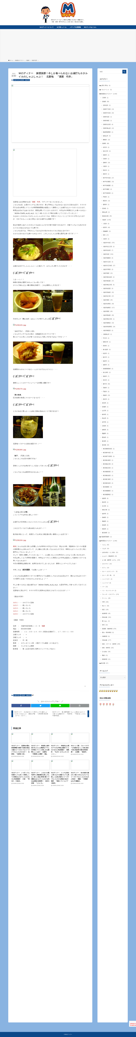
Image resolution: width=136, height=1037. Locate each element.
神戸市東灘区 (108, 185)
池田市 (106, 365)
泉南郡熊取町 (108, 368)
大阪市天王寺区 (109, 265)
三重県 (105, 97)
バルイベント (106, 89)
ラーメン (106, 598)
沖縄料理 (106, 636)
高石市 (106, 399)
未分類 (104, 663)
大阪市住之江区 (108, 246)
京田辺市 (107, 105)
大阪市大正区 (108, 262)
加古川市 (107, 151)
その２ (15, 605)
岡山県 (105, 418)
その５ (15, 614)
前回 (14, 546)
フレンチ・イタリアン (110, 594)
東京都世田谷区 (108, 448)
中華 (105, 602)
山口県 (105, 410)
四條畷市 (107, 231)
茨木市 (106, 380)
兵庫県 (105, 143)
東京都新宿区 (108, 471)
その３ (15, 608)
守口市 (106, 338)
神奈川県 (106, 510)
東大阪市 (107, 349)
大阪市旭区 (108, 273)
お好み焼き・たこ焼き (110, 552)
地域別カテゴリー (109, 94)
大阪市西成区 (108, 315)
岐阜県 (105, 414)
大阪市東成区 (108, 281)
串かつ (105, 606)
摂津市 (106, 345)
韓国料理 (106, 659)
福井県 (105, 513)
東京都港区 (107, 487)
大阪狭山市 (107, 334)
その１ (15, 602)
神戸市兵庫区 (108, 181)
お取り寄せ (105, 85)
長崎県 (105, 517)
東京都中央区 (108, 452)
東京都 (105, 445)
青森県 (105, 521)
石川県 (105, 506)
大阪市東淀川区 (108, 284)
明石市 (106, 170)
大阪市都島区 (108, 323)
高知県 (105, 525)
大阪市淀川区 (108, 296)
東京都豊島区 (108, 494)
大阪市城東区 (108, 258)
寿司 (105, 625)
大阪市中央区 (108, 242)
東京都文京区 (108, 468)
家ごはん (106, 621)
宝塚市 (106, 158)
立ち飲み (106, 651)
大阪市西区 (108, 311)
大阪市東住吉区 (108, 277)
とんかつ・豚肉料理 (109, 556)
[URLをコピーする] (79, 705)
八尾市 (106, 223)
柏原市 (106, 361)
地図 (43, 626)
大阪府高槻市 (106, 536)
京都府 (105, 101)
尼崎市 (106, 162)
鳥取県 (105, 529)
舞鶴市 (106, 139)
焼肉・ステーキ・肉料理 (111, 644)
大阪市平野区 (108, 269)
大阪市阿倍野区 (109, 326)
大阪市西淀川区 (108, 319)
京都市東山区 (108, 128)
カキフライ (107, 564)
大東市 (106, 239)
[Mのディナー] (68, 9)
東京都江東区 (108, 479)
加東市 (106, 155)
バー (105, 586)
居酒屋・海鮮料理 (25, 80)
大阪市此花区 (108, 288)
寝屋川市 (107, 342)
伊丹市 (106, 147)
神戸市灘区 (107, 189)
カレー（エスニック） (109, 571)
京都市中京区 (108, 113)
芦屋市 (106, 197)
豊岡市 (106, 204)
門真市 (106, 391)
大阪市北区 (16, 80)
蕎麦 (105, 655)
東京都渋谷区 (108, 483)
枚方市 (106, 357)
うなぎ (105, 548)
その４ (15, 611)
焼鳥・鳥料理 (108, 647)
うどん (105, 545)
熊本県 (105, 502)
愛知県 (105, 437)
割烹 (105, 609)
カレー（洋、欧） (108, 575)
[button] (21, 705)
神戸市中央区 (108, 178)
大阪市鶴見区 (108, 330)
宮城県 (105, 407)
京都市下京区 (108, 109)
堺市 (106, 235)
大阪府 (106, 220)
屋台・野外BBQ (108, 632)
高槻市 (106, 395)
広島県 (105, 426)
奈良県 (105, 403)
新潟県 (105, 441)
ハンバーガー (107, 579)
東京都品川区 (108, 464)
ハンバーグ (106, 583)
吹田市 (106, 227)
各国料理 (106, 613)
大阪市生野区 (108, 303)
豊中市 (106, 384)
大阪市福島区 (108, 307)
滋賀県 (105, 498)
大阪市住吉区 (108, 250)
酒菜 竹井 (36, 202)
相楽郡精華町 (108, 132)
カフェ (105, 567)
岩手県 (105, 422)
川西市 (106, 166)
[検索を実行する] (124, 72)
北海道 (105, 208)
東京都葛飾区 (108, 490)
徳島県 (105, 429)
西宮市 (106, 200)
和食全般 (106, 617)
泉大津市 (107, 372)
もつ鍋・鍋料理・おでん (111, 560)
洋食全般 (106, 640)
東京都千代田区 (108, 456)
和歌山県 (106, 212)
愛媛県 (105, 433)
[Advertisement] (68, 45)
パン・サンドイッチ (109, 590)
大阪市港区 (108, 300)
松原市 (106, 353)
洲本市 (106, 174)
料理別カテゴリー (109, 541)
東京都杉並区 (108, 475)
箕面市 (106, 376)
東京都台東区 (108, 460)
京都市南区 (107, 120)
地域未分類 (107, 216)
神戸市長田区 (108, 193)
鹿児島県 (106, 532)
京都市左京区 (108, 124)
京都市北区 (107, 117)
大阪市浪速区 (108, 292)
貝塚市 (106, 387)
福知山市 (107, 136)
